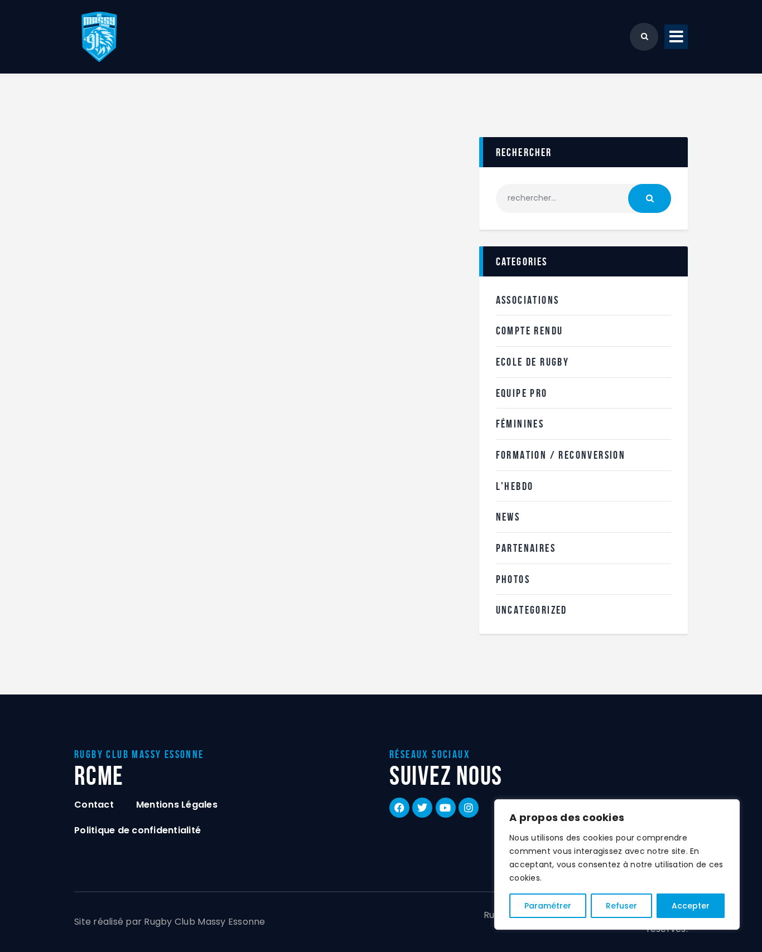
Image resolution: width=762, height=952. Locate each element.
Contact (94, 804)
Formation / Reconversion (561, 455)
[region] (617, 864)
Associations (528, 300)
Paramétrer (547, 905)
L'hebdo (515, 486)
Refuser (621, 905)
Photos (513, 579)
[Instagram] (469, 808)
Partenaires (526, 548)
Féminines (520, 423)
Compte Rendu (529, 330)
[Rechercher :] (583, 197)
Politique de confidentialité (137, 830)
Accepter (691, 905)
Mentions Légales (177, 804)
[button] (676, 37)
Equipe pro (522, 393)
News (508, 517)
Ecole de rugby (533, 362)
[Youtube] (446, 808)
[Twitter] (422, 808)
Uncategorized (531, 610)
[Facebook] (399, 808)
